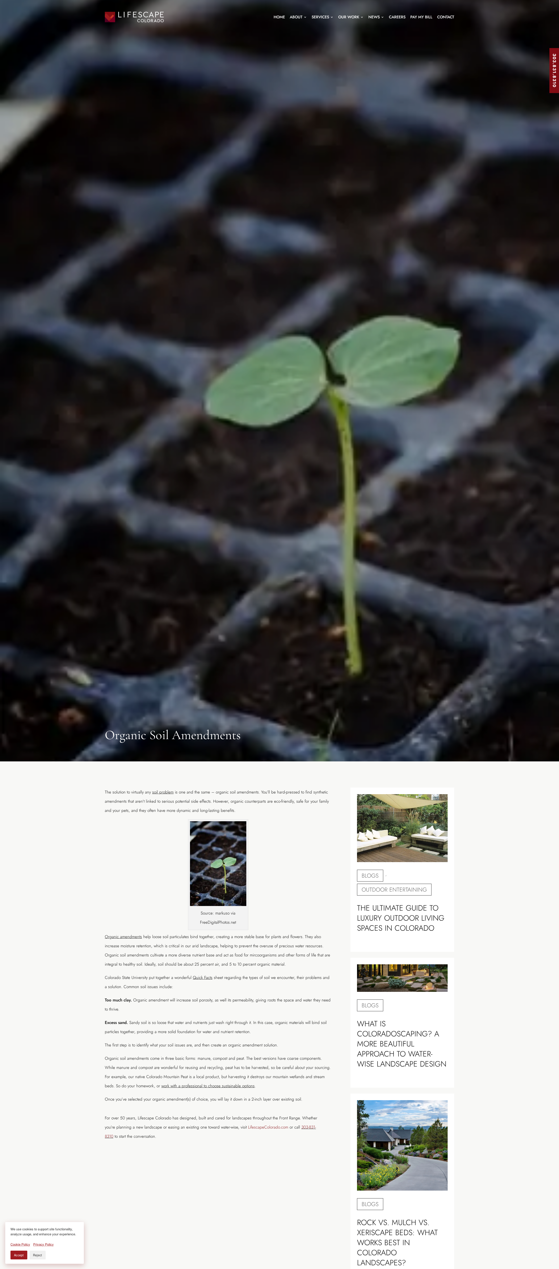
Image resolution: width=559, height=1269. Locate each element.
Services (320, 17)
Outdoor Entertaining (394, 889)
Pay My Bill (421, 17)
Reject (37, 1255)
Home (279, 17)
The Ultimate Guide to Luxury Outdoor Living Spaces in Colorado (400, 918)
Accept (19, 1255)
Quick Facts (202, 977)
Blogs (370, 875)
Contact (445, 17)
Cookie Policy (20, 1244)
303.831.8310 (554, 71)
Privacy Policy (43, 1244)
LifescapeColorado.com (268, 1127)
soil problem (163, 792)
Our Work (348, 17)
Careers (397, 17)
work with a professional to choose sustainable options (208, 1086)
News (374, 17)
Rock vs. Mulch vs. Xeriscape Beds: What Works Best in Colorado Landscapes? (397, 1242)
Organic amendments (123, 937)
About (296, 17)
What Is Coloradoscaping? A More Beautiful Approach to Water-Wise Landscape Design (401, 1043)
